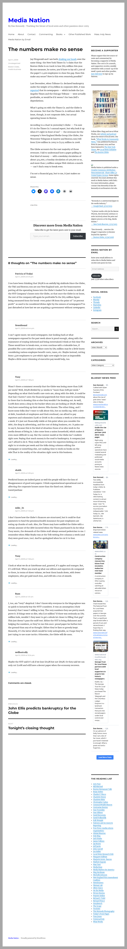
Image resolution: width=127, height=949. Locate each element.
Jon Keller (97, 851)
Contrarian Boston (100, 807)
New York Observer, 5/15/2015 (105, 224)
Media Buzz (97, 867)
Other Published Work (80, 34)
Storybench (97, 903)
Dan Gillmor (98, 813)
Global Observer (99, 833)
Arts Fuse (97, 784)
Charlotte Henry (99, 797)
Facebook (97, 297)
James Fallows (98, 841)
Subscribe (78, 236)
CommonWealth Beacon (102, 805)
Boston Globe (13, 67)
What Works (98, 922)
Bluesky (96, 300)
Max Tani (97, 864)
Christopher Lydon (100, 802)
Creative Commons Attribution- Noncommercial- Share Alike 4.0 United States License (104, 172)
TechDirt (96, 909)
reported (34, 90)
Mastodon (97, 305)
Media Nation (29, 20)
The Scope (97, 906)
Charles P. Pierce (99, 794)
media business (14, 69)
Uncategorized (14, 63)
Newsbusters (98, 883)
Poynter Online (99, 896)
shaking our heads (68, 59)
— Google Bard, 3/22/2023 (101, 206)
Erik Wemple (98, 820)
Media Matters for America (103, 870)
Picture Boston (99, 893)
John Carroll (98, 849)
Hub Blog (96, 836)
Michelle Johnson (100, 875)
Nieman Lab (98, 885)
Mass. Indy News (102, 34)
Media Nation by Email (19, 39)
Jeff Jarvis (97, 846)
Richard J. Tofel (99, 898)
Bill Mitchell (98, 787)
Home (11, 34)
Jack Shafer (97, 839)
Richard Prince (99, 901)
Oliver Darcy (98, 888)
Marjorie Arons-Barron (102, 859)
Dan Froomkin (99, 810)
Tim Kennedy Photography (103, 911)
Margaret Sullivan (100, 857)
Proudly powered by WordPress (33, 938)
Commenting (46, 34)
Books (59, 34)
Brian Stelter (98, 792)
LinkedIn (96, 308)
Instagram (97, 310)
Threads (96, 302)
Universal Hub (98, 919)
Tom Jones (97, 916)
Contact (32, 34)
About (21, 34)
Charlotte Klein (99, 800)
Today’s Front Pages (101, 914)
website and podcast (108, 134)
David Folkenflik (99, 818)
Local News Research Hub (103, 854)
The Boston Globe (102, 152)
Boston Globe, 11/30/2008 (103, 237)
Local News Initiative (108, 150)
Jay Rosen (97, 844)
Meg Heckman (99, 872)
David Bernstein (99, 815)
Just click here (96, 74)
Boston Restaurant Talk (102, 789)
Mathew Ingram (99, 862)
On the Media (98, 890)
